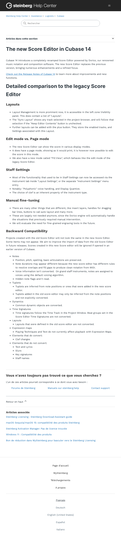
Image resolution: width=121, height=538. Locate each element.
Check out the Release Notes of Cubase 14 (30, 74)
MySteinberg (60, 473)
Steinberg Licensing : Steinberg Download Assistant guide (39, 416)
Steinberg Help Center (17, 16)
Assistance (36, 16)
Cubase (60, 16)
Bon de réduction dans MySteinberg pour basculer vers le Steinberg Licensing (50, 440)
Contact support (100, 388)
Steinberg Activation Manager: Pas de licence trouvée (36, 428)
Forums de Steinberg (23, 388)
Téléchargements (60, 480)
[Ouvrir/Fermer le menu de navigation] (109, 5)
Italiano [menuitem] (60, 529)
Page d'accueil (60, 465)
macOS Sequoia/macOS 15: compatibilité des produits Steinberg (43, 422)
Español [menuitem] (60, 522)
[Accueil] (32, 5)
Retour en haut (15, 401)
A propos (60, 487)
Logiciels (49, 16)
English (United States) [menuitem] (60, 514)
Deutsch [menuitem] (60, 507)
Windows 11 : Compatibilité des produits (29, 434)
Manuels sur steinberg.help (63, 388)
